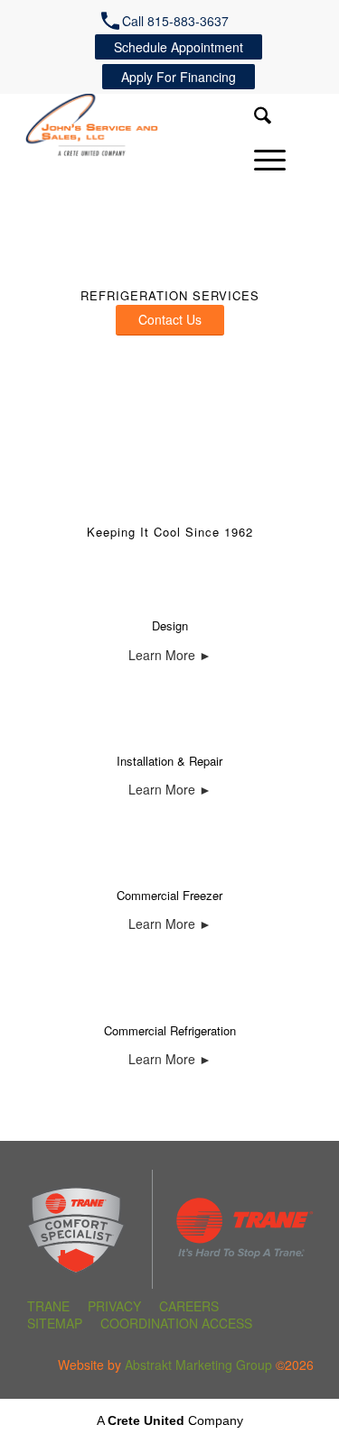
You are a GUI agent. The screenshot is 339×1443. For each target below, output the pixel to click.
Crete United (146, 1420)
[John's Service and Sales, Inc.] (130, 129)
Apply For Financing (178, 77)
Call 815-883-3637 (175, 21)
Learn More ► (170, 655)
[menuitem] (169, 21)
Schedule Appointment (178, 47)
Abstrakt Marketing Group (198, 1365)
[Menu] (261, 160)
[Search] (253, 117)
